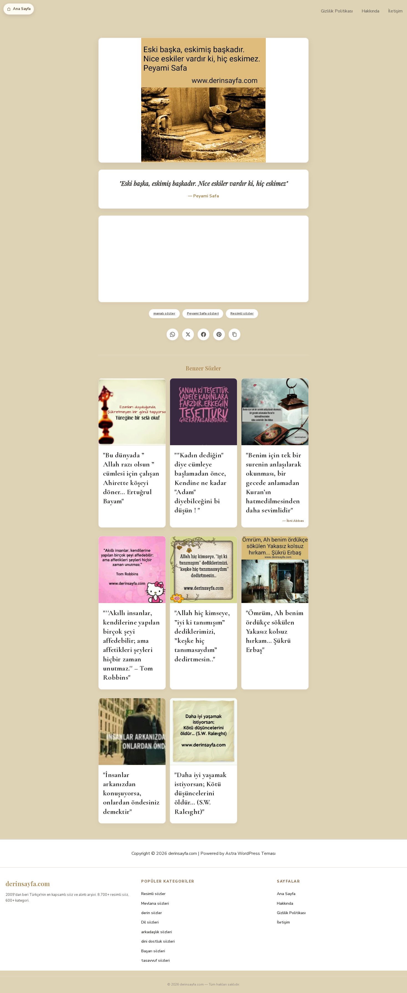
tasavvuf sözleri (155, 960)
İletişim (395, 11)
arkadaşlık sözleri (156, 932)
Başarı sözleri (153, 951)
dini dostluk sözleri (158, 941)
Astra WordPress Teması (250, 853)
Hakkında (370, 11)
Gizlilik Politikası (337, 11)
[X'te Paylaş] (188, 334)
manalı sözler (164, 313)
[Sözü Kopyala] (234, 334)
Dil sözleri (150, 922)
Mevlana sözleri (155, 903)
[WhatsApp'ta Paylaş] (172, 334)
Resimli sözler (242, 313)
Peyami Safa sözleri (203, 313)
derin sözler (151, 912)
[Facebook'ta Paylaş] (203, 334)
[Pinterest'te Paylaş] (219, 334)
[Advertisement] (203, 259)
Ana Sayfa (21, 8)
